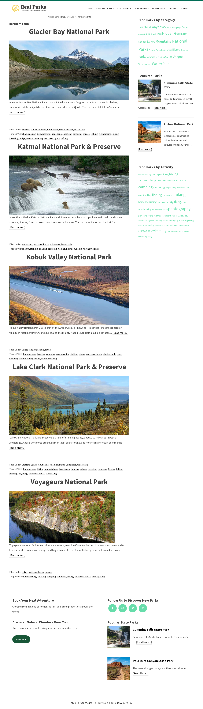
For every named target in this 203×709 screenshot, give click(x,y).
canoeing (102, 469)
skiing (37, 358)
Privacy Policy (124, 703)
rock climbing (179, 215)
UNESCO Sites (66, 129)
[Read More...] (160, 108)
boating (67, 133)
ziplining (148, 236)
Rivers (48, 349)
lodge (22, 138)
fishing (94, 133)
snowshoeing (173, 225)
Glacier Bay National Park (69, 31)
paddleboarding (161, 209)
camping (77, 133)
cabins (83, 469)
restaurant (166, 215)
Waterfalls (79, 129)
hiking (115, 133)
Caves (167, 27)
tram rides (170, 231)
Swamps (151, 56)
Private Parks (155, 50)
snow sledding (184, 225)
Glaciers (26, 129)
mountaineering (34, 138)
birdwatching (44, 133)
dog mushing (62, 354)
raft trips (157, 215)
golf (172, 195)
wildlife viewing (49, 358)
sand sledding (156, 220)
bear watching (30, 248)
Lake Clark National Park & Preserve (69, 366)
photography (109, 354)
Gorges (157, 33)
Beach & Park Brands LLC (83, 703)
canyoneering (170, 188)
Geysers (141, 34)
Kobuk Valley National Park (69, 256)
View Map (21, 639)
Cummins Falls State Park (178, 85)
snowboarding (161, 225)
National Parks (38, 129)
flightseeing (105, 133)
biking (40, 469)
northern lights (52, 138)
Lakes (34, 464)
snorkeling (149, 225)
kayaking (13, 138)
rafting (64, 138)
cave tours (181, 188)
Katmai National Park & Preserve (69, 146)
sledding (141, 225)
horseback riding (147, 202)
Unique (48, 572)
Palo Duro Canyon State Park (153, 661)
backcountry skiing (144, 175)
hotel (159, 202)
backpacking (29, 133)
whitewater (178, 231)
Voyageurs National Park (69, 481)
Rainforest (52, 129)
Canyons (156, 27)
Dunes (25, 349)
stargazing (51, 473)
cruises (86, 133)
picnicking (142, 215)
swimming (158, 230)
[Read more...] (17, 113)
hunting (78, 248)
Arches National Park (179, 124)
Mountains (27, 244)
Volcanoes (55, 244)
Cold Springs (176, 27)
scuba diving (169, 220)
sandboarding (26, 358)
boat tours (57, 133)
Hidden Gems (172, 33)
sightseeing (182, 220)
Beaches (144, 27)
